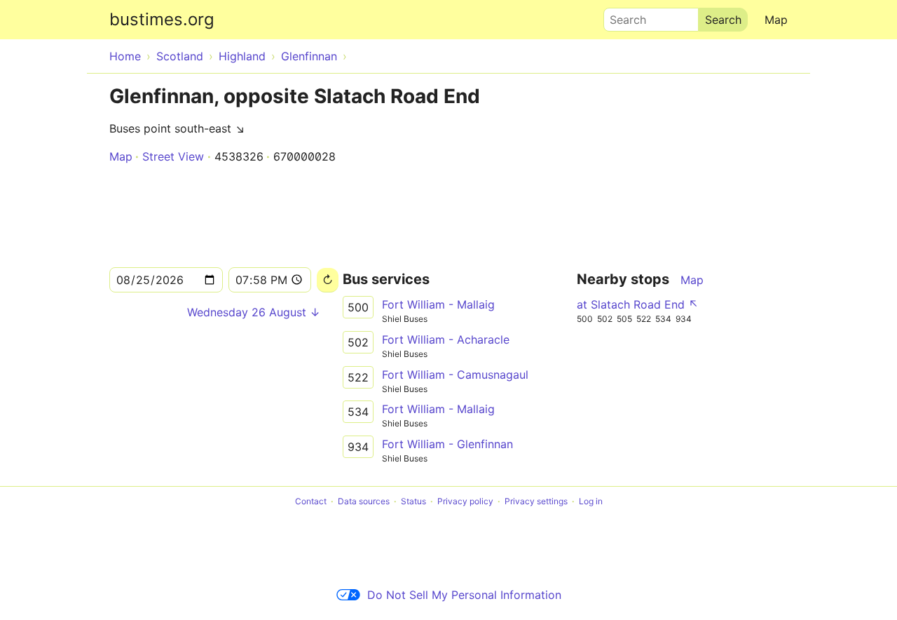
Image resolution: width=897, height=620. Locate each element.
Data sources (364, 501)
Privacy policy (465, 501)
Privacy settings (536, 501)
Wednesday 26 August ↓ (253, 312)
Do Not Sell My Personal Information (464, 595)
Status (413, 501)
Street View (173, 156)
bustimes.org (161, 19)
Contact (311, 501)
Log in (591, 501)
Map (776, 20)
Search (621, 16)
